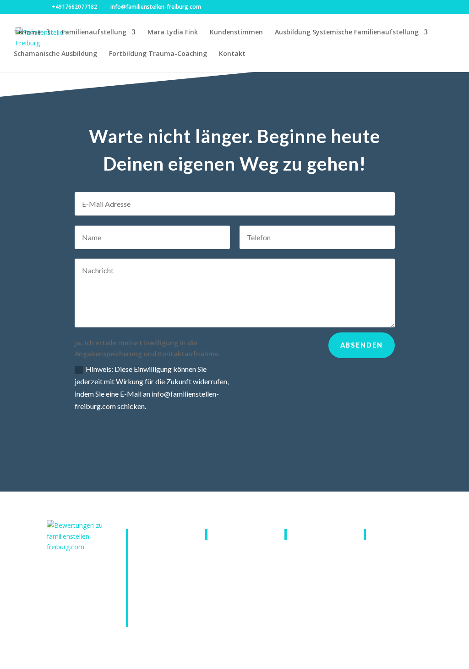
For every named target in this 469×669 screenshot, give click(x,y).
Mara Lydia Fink (172, 32)
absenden (361, 345)
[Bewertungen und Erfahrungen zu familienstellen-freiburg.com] (76, 546)
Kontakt (232, 54)
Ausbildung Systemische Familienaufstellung (347, 32)
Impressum (312, 534)
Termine (27, 32)
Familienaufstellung (94, 32)
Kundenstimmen (236, 32)
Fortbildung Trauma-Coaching (158, 54)
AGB (223, 534)
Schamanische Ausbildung (55, 54)
